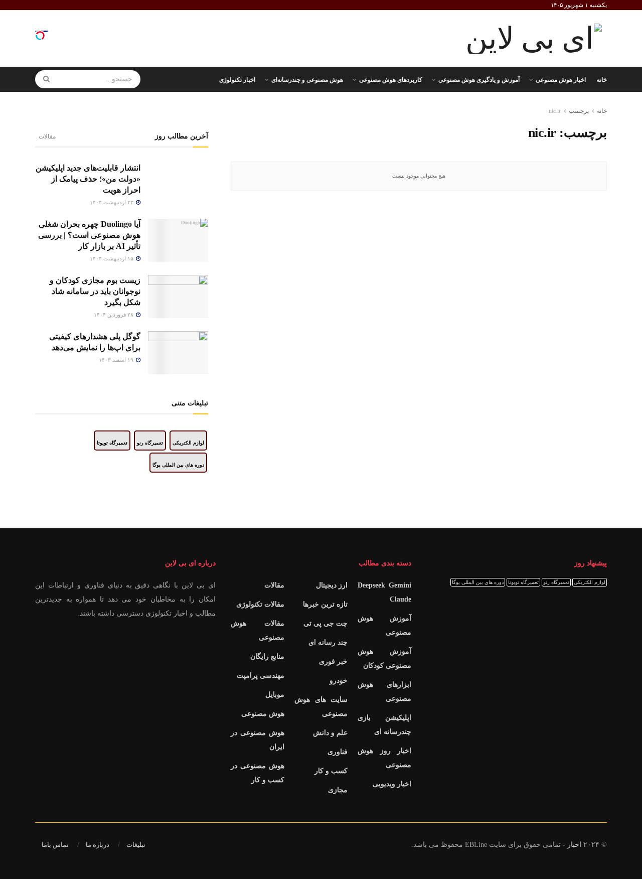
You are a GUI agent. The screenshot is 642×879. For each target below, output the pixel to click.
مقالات (47, 136)
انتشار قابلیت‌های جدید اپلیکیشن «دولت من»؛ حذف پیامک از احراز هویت (88, 179)
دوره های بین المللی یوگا (178, 465)
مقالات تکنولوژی (260, 604)
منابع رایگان (267, 656)
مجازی (338, 790)
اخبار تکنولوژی (237, 79)
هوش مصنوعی (262, 713)
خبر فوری (333, 661)
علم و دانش (330, 733)
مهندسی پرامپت (260, 675)
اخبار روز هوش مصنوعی (384, 758)
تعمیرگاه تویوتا (112, 443)
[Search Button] (43, 79)
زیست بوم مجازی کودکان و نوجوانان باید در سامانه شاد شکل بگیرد (95, 291)
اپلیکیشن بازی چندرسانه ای (384, 725)
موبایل (274, 694)
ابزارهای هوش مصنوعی (384, 691)
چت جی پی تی (325, 623)
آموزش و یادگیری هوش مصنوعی (479, 79)
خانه (602, 79)
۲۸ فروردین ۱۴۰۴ (114, 315)
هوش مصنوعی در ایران (257, 740)
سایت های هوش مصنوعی (321, 706)
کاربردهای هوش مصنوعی (390, 79)
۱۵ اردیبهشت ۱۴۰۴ (112, 258)
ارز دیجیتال (332, 585)
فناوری (338, 752)
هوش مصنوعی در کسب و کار (257, 773)
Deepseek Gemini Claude (384, 592)
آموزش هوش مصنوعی (384, 625)
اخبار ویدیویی (392, 784)
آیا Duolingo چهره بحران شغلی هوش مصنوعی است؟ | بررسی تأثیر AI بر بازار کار (89, 235)
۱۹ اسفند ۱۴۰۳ (117, 360)
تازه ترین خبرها (325, 604)
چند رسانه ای (328, 642)
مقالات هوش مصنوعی (257, 630)
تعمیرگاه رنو (150, 443)
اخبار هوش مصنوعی (561, 79)
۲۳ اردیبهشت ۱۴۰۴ (112, 202)
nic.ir (555, 110)
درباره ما (97, 844)
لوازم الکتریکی (188, 443)
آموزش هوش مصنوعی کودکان (384, 658)
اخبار (574, 844)
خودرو (339, 680)
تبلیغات (135, 844)
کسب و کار (331, 771)
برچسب (579, 110)
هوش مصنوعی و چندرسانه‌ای (307, 79)
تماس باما (55, 844)
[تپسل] (40, 36)
